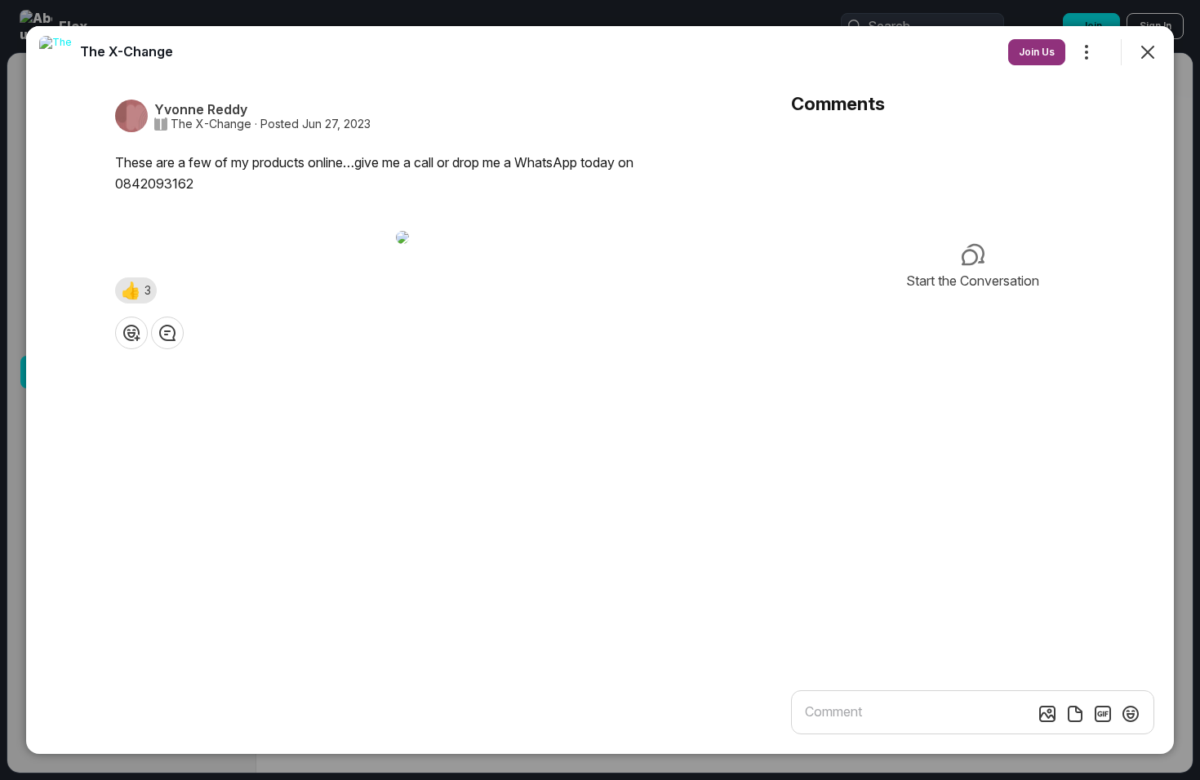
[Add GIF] (1103, 714)
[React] (131, 332)
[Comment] (167, 333)
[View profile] (55, 52)
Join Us (1037, 52)
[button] (136, 290)
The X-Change (211, 124)
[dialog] (600, 390)
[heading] (126, 51)
